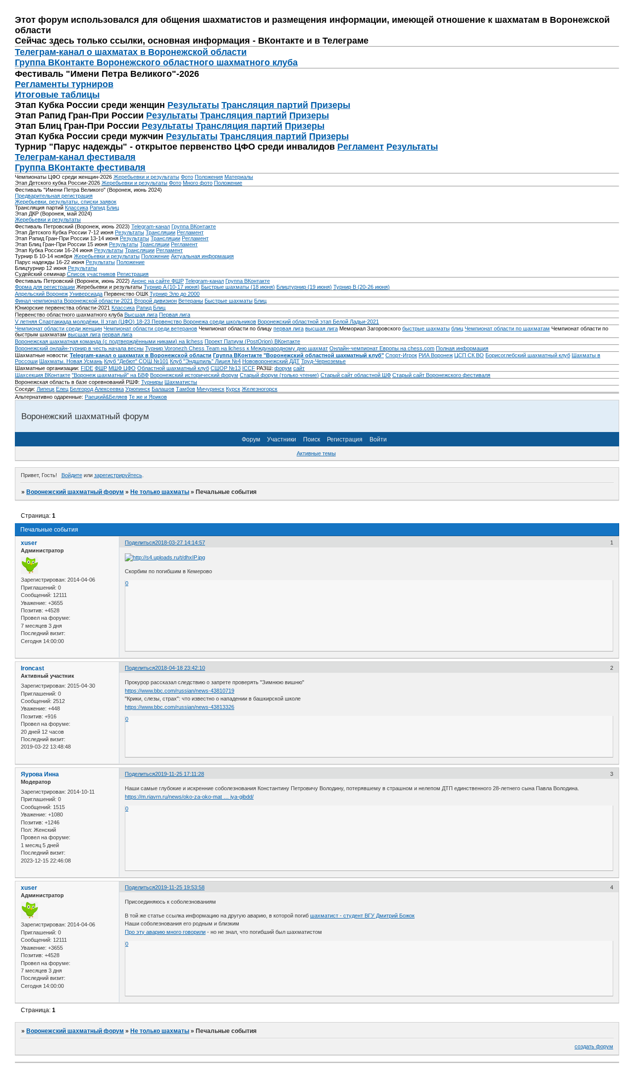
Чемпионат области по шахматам (507, 328)
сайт (299, 368)
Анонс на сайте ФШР (157, 281)
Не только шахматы (159, 491)
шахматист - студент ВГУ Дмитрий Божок (362, 916)
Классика (76, 208)
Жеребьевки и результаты (146, 177)
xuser (29, 543)
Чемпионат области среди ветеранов (150, 328)
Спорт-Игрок (401, 355)
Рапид (97, 208)
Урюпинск (137, 389)
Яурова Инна (40, 774)
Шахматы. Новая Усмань (71, 361)
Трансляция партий (264, 105)
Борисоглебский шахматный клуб (527, 355)
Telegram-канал (150, 226)
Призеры (330, 105)
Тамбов (185, 389)
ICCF (248, 368)
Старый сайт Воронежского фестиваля (441, 375)
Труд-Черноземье (323, 361)
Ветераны (190, 301)
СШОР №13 (226, 368)
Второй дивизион (155, 301)
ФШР (101, 368)
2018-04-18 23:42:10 (180, 668)
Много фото (197, 183)
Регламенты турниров (64, 84)
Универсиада (86, 294)
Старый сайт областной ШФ (355, 375)
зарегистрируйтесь (118, 475)
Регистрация (133, 274)
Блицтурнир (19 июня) (304, 287)
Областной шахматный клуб (173, 368)
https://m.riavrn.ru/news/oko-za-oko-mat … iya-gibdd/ (189, 797)
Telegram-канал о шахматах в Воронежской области (140, 355)
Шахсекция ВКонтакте (42, 375)
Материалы (238, 177)
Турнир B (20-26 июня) (361, 287)
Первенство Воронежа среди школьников (204, 322)
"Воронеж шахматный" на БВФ (110, 375)
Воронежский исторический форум (194, 375)
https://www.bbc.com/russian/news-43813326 (179, 707)
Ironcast (32, 668)
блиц (457, 328)
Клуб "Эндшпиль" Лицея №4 (205, 361)
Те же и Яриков (148, 397)
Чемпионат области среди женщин (58, 328)
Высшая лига (141, 315)
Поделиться (140, 542)
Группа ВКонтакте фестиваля (80, 167)
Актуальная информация (202, 256)
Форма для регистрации (45, 287)
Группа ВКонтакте (193, 226)
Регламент (360, 147)
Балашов (163, 389)
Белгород (81, 389)
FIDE (87, 368)
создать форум (594, 1046)
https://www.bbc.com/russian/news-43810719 (179, 691)
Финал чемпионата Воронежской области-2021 (74, 301)
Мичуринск (210, 389)
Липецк (45, 389)
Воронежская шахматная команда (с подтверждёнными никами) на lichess (109, 341)
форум (283, 368)
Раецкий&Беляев (106, 397)
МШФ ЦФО (122, 368)
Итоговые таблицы (57, 95)
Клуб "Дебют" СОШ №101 (136, 361)
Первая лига (174, 315)
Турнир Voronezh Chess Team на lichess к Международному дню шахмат (236, 348)
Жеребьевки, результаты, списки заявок (65, 202)
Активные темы (316, 453)
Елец (62, 389)
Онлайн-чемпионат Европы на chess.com (381, 348)
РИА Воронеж (436, 355)
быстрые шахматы (426, 328)
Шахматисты (180, 382)
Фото (187, 177)
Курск (233, 389)
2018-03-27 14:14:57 (180, 542)
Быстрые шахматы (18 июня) (238, 287)
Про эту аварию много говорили (165, 932)
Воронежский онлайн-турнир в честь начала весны (79, 348)
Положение (228, 183)
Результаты (193, 105)
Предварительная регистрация (54, 196)
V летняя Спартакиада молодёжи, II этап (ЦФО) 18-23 (83, 322)
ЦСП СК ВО (469, 355)
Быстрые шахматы (229, 301)
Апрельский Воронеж (41, 294)
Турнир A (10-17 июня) (172, 287)
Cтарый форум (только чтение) (279, 375)
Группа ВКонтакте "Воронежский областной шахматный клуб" (298, 355)
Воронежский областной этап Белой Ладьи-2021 (318, 322)
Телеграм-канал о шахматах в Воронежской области (131, 52)
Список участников (91, 274)
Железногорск (259, 389)
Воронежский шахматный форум (75, 491)
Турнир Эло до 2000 (175, 294)
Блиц (112, 208)
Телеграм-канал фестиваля (75, 157)
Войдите (71, 475)
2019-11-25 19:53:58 (180, 887)
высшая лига (321, 328)
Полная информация (462, 348)
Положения (209, 177)
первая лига (288, 328)
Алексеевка (109, 389)
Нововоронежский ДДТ (271, 361)
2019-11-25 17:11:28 (179, 774)
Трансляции (160, 232)
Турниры (152, 382)
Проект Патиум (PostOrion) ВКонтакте (252, 341)
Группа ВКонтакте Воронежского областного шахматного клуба (156, 62)
